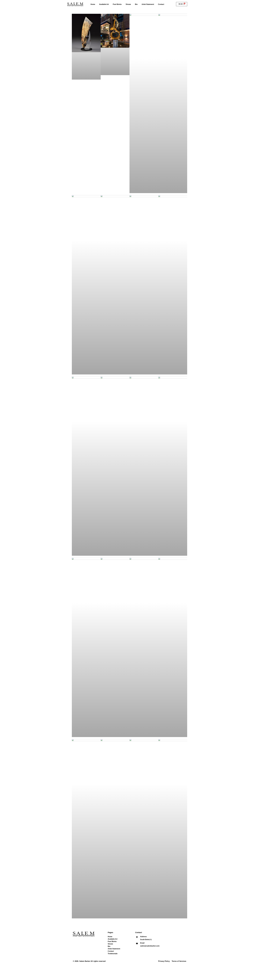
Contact (161, 4)
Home (93, 4)
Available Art (104, 4)
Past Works (117, 4)
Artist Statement (148, 4)
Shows (128, 4)
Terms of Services (179, 961)
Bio (136, 4)
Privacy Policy (164, 961)
